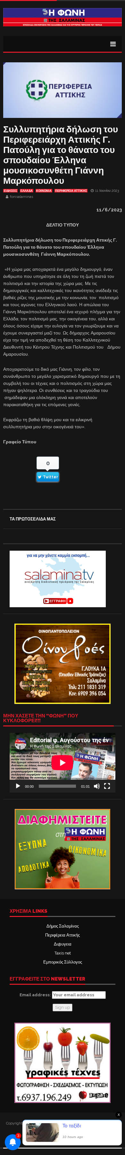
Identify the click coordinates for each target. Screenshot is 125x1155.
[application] (62, 763)
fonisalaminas (21, 197)
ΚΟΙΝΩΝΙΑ (44, 190)
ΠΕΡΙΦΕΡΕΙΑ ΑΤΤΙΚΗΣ (71, 190)
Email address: (36, 994)
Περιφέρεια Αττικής (62, 935)
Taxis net (62, 953)
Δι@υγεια (62, 944)
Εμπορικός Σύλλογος (62, 962)
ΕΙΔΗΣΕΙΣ (10, 190)
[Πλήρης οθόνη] (107, 786)
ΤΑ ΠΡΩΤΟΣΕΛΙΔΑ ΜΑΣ (33, 519)
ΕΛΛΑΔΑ (27, 190)
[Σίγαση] (97, 786)
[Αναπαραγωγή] (18, 786)
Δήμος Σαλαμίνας (62, 926)
